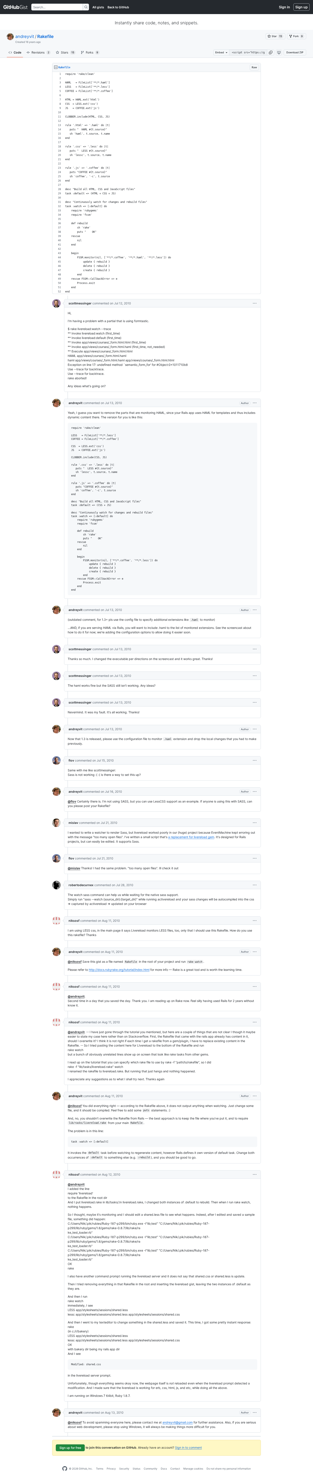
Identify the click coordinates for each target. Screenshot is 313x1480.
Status (136, 1468)
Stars (67, 52)
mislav (73, 822)
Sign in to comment (188, 1447)
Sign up (301, 7)
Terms (99, 1468)
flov (71, 760)
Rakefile (45, 36)
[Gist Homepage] (15, 7)
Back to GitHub (118, 7)
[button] (270, 52)
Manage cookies (193, 1468)
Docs (164, 1468)
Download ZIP (294, 52)
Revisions (40, 52)
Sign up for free (70, 1447)
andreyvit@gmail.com (177, 1422)
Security (124, 1468)
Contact (175, 1468)
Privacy (111, 1468)
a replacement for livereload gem (191, 837)
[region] (156, 183)
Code (17, 52)
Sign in (284, 7)
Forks (92, 52)
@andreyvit (76, 996)
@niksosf (75, 961)
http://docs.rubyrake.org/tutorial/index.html (119, 969)
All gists (98, 7)
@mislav (74, 868)
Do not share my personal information (229, 1468)
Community (150, 1468)
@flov (72, 801)
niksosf (74, 920)
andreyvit (24, 36)
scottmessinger (80, 303)
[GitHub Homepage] (64, 1468)
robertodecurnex (81, 885)
